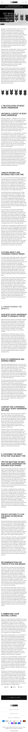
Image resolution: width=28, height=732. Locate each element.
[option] (14, 6)
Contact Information (14, 717)
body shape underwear (20, 177)
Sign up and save (14, 709)
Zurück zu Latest (15, 697)
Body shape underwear (6, 118)
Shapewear (3, 29)
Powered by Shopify (14, 730)
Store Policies (14, 713)
